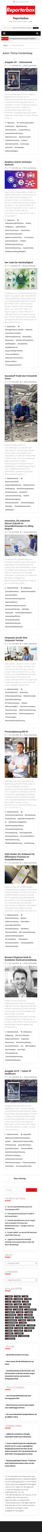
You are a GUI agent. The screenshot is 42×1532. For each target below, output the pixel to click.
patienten (11, 1325)
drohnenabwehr (10, 130)
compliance (9, 227)
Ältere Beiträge (20, 1178)
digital (28, 1304)
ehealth (8, 1141)
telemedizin (9, 1166)
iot (21, 1315)
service (10, 1328)
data (26, 1301)
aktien (10, 1296)
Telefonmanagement (26, 713)
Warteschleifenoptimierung (15, 721)
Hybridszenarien (11, 137)
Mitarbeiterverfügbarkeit (17, 822)
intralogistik (11, 1315)
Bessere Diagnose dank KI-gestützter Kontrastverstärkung (20, 958)
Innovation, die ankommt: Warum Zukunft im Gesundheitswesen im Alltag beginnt (19, 524)
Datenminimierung (11, 918)
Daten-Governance (12, 230)
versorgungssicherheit (13, 365)
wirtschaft (8, 147)
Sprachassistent (11, 713)
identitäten (25, 929)
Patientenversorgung (27, 706)
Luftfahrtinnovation (12, 140)
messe (23, 1320)
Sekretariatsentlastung (27, 710)
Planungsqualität (25, 833)
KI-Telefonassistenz (12, 703)
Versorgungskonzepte (23, 1166)
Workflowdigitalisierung (13, 843)
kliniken (24, 703)
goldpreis (11, 1312)
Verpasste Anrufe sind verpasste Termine (16, 639)
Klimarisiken (26, 337)
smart (9, 1331)
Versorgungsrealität (12, 620)
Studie (29, 1331)
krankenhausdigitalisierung (15, 1152)
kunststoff (23, 492)
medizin (26, 496)
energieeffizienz (24, 130)
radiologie (25, 609)
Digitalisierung (21, 126)
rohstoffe (21, 1325)
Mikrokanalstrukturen (12, 499)
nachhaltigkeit (10, 344)
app (26, 1296)
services (19, 1328)
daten (9, 1304)
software (19, 1331)
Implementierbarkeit (28, 591)
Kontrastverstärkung (23, 1042)
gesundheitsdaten (24, 1145)
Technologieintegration (23, 613)
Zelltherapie (9, 510)
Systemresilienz (11, 361)
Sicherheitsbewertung (13, 248)
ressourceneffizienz (12, 354)
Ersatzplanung (10, 818)
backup (28, 223)
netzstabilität (22, 344)
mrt (22, 1046)
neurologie (21, 1049)
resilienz (24, 140)
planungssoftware (11, 836)
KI (6, 822)
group (20, 1312)
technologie (24, 144)
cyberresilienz (21, 227)
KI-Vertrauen (28, 237)
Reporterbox (21, 18)
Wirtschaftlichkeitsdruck (14, 627)
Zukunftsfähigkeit (11, 151)
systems (19, 1333)
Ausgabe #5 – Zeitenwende (18, 62)
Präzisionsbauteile (12, 503)
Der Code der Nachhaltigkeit (19, 262)
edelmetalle (25, 1307)
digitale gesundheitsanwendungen (17, 1138)
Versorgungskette (27, 943)
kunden (29, 1315)
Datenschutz (25, 230)
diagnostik (25, 1039)
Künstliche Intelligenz (13, 1155)
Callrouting (24, 692)
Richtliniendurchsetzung (14, 244)
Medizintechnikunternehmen (15, 605)
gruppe (29, 1312)
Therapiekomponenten (22, 506)
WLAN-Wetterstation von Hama (17, 1355)
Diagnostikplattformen (13, 485)
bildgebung (27, 588)
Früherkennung (10, 1145)
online (23, 1323)
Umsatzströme (28, 248)
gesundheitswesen (12, 591)
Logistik (10, 1317)
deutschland (9, 126)
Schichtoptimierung (12, 840)
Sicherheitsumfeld (11, 144)
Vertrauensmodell (11, 946)
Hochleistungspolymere (25, 488)
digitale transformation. (13, 237)
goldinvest (19, 1309)
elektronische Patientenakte (23, 1141)
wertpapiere (24, 1336)
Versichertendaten (11, 943)
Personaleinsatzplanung (14, 829)
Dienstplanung (30, 815)
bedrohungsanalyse (27, 123)
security (31, 1325)
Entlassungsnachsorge (13, 696)
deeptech (28, 330)
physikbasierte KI (11, 347)
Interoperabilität (11, 595)
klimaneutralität (25, 137)
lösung (20, 1317)
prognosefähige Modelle (14, 351)
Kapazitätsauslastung (13, 699)
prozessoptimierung (12, 609)
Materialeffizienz (11, 602)
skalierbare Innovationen (14, 358)
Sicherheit (30, 1328)
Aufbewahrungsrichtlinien (14, 223)
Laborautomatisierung (13, 496)
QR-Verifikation (10, 939)
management (12, 1320)
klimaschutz (9, 340)
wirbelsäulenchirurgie (13, 623)
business (19, 1299)
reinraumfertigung (27, 503)
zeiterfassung (29, 843)
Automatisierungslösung (14, 815)
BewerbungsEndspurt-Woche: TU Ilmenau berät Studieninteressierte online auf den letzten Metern (20, 1463)
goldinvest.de (31, 1309)
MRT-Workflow (30, 1046)
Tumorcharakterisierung (14, 1056)
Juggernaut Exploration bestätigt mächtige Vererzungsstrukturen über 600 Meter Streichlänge (19, 1242)
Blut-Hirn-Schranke (22, 1035)
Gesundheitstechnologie (14, 133)
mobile (32, 1320)
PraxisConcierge (11, 710)
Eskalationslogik (29, 696)
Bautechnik (11, 326)
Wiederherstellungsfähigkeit (15, 251)
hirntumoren (9, 1042)
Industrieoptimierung (12, 337)
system (10, 1333)
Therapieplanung (11, 1053)
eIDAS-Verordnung (11, 921)
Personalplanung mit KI (16, 731)
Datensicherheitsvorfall (13, 234)
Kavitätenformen (11, 492)
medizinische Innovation (14, 1159)
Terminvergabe (10, 717)
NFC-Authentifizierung (27, 932)
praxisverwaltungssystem (14, 936)
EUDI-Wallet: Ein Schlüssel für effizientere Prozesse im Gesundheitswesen (20, 857)
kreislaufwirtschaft (12, 1046)
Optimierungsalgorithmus (14, 825)
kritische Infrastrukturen (24, 340)
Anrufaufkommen (11, 692)
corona (17, 1301)
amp (18, 1296)
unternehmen (12, 1336)
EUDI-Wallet (24, 921)
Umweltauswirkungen (12, 1060)
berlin (9, 1299)
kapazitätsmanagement (26, 818)
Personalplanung (11, 833)
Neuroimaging (10, 1049)
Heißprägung (10, 488)
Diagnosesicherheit (12, 1039)
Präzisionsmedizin (29, 1162)
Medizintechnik (12, 478)
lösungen (30, 1317)
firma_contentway (30, 65)
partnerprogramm (11, 241)
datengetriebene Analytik (14, 330)
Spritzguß (8, 506)
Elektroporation (28, 485)
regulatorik (9, 613)
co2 (9, 1301)
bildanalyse (27, 1032)
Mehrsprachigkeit (11, 706)
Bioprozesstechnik (11, 481)
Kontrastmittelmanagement (15, 598)
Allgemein (10, 123)
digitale (23, 918)
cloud (28, 1299)
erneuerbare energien (13, 333)
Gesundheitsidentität (12, 925)
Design (19, 1304)
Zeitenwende (19, 147)
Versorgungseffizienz (12, 616)
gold (9, 1309)
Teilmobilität (22, 939)
